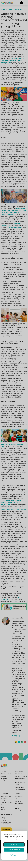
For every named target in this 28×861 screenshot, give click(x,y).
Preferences (14, 855)
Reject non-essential (14, 850)
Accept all (14, 844)
